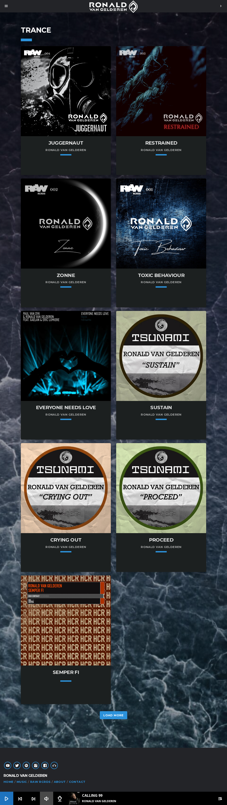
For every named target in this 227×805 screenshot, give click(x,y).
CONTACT (77, 781)
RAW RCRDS (40, 781)
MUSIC (22, 781)
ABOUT (60, 781)
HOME (9, 781)
